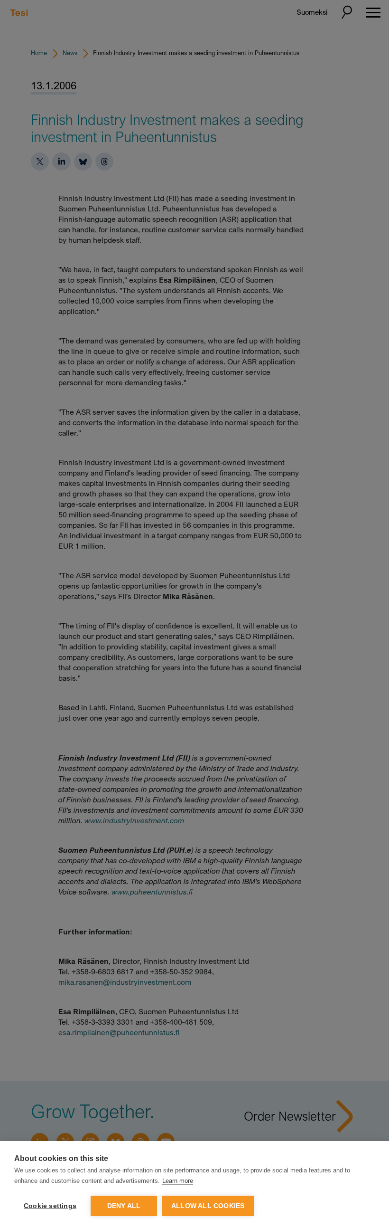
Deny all (124, 1205)
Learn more (177, 1180)
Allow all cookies (207, 1205)
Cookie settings (50, 1205)
